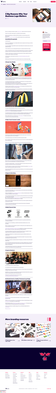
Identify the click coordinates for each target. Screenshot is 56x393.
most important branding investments (23, 56)
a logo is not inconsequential (12, 37)
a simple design (20, 115)
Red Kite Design (7, 297)
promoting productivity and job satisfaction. (11, 275)
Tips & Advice (7, 338)
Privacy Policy (36, 388)
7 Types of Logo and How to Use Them (42, 341)
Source (7, 185)
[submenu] (49, 1)
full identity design (15, 303)
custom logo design (8, 188)
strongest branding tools (17, 86)
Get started (47, 49)
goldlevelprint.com (8, 308)
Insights (22, 338)
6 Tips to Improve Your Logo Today (10, 341)
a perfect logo (19, 31)
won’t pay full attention (16, 197)
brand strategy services (22, 303)
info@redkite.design (30, 388)
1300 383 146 (26, 388)
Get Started (53, 1)
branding (49, 37)
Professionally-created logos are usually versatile (12, 228)
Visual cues (29, 166)
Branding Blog (4, 4)
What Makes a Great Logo (26, 340)
